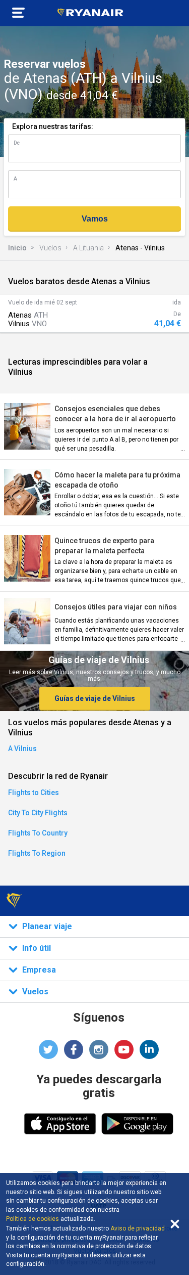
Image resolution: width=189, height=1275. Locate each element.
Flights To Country (38, 833)
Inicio (17, 248)
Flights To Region (37, 853)
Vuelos (50, 248)
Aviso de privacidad (137, 1228)
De (17, 143)
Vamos (95, 218)
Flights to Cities (33, 792)
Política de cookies (32, 1218)
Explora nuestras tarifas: (52, 126)
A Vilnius (22, 748)
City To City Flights (38, 813)
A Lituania (88, 248)
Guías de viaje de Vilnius (94, 698)
